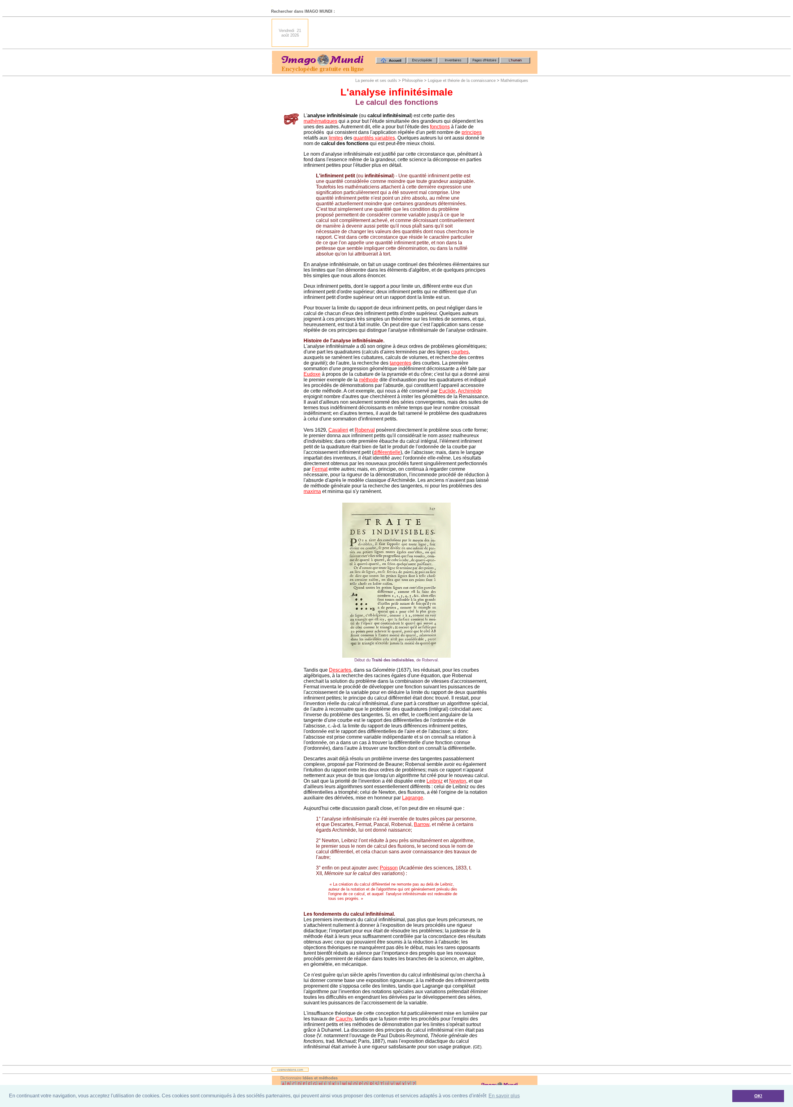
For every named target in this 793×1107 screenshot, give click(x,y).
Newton (457, 781)
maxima (312, 491)
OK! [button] (758, 1095)
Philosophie (412, 80)
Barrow (421, 824)
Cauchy (343, 1018)
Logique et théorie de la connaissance (462, 80)
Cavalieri (338, 430)
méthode (368, 379)
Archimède (470, 390)
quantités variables (374, 137)
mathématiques (320, 121)
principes (472, 132)
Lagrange (412, 797)
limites (336, 137)
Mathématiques (514, 80)
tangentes (400, 363)
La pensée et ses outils (376, 80)
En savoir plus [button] (504, 1095)
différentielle (387, 452)
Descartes (340, 670)
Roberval (365, 430)
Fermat (319, 469)
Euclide (447, 390)
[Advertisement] (424, 33)
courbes (460, 351)
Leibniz (435, 781)
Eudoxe (312, 374)
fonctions (440, 126)
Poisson (389, 867)
